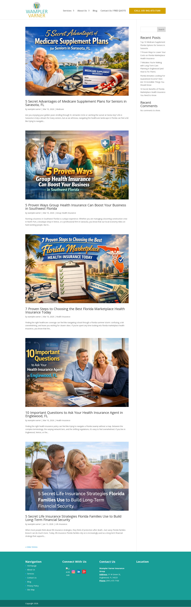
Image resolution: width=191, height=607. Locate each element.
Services (67, 11)
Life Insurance (61, 524)
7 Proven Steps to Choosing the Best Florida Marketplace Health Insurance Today (75, 310)
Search (161, 29)
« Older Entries (31, 547)
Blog (95, 11)
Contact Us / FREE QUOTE (113, 11)
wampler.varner (34, 109)
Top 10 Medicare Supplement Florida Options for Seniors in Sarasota (152, 45)
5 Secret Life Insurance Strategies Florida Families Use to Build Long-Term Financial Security (73, 518)
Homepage (32, 565)
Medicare (60, 109)
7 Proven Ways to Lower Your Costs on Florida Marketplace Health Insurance (153, 55)
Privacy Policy (33, 586)
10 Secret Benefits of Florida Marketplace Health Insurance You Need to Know (152, 92)
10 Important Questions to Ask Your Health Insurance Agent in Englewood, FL (74, 414)
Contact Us (32, 577)
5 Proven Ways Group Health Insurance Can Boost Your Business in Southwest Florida (75, 207)
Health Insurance (63, 316)
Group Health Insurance (66, 213)
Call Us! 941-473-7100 (147, 11)
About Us (82, 11)
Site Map (31, 589)
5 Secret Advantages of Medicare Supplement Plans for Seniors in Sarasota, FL (76, 103)
